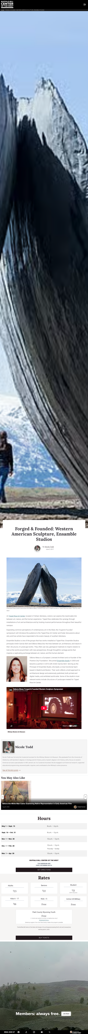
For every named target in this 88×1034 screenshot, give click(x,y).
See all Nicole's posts (10, 770)
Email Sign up (9, 1032)
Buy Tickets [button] (44, 938)
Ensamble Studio (63, 661)
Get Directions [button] (44, 870)
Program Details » (44, 920)
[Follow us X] (49, 1032)
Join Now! (66, 1014)
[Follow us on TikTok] (26, 1032)
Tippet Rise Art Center (17, 616)
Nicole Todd (49, 547)
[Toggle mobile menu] (84, 4)
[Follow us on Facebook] (19, 1032)
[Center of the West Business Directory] (75, 1032)
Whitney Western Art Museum (16, 732)
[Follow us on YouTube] (42, 1032)
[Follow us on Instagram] (34, 1032)
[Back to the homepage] (7, 4)
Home (2, 10)
